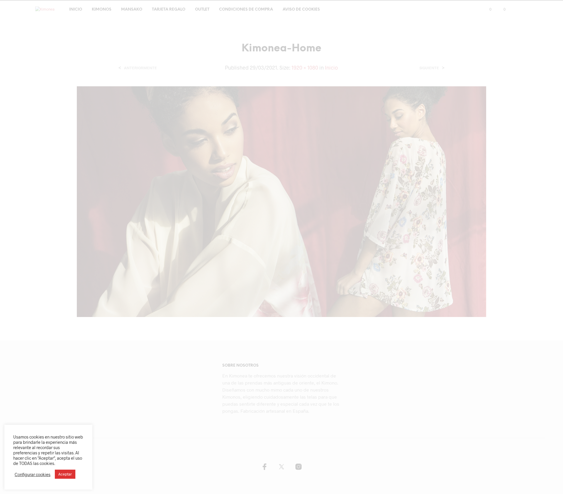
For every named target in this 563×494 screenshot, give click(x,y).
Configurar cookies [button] (32, 474)
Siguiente (429, 68)
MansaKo (131, 9)
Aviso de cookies (301, 9)
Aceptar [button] (65, 474)
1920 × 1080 (304, 67)
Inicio (75, 9)
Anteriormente (140, 68)
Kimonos (101, 9)
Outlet (202, 9)
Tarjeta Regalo (168, 9)
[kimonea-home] (281, 201)
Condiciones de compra (246, 9)
